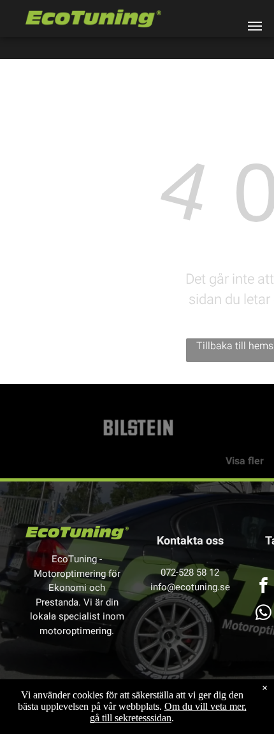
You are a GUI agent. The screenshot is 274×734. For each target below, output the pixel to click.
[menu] (255, 26)
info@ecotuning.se (190, 587)
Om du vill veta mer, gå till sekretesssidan (168, 712)
